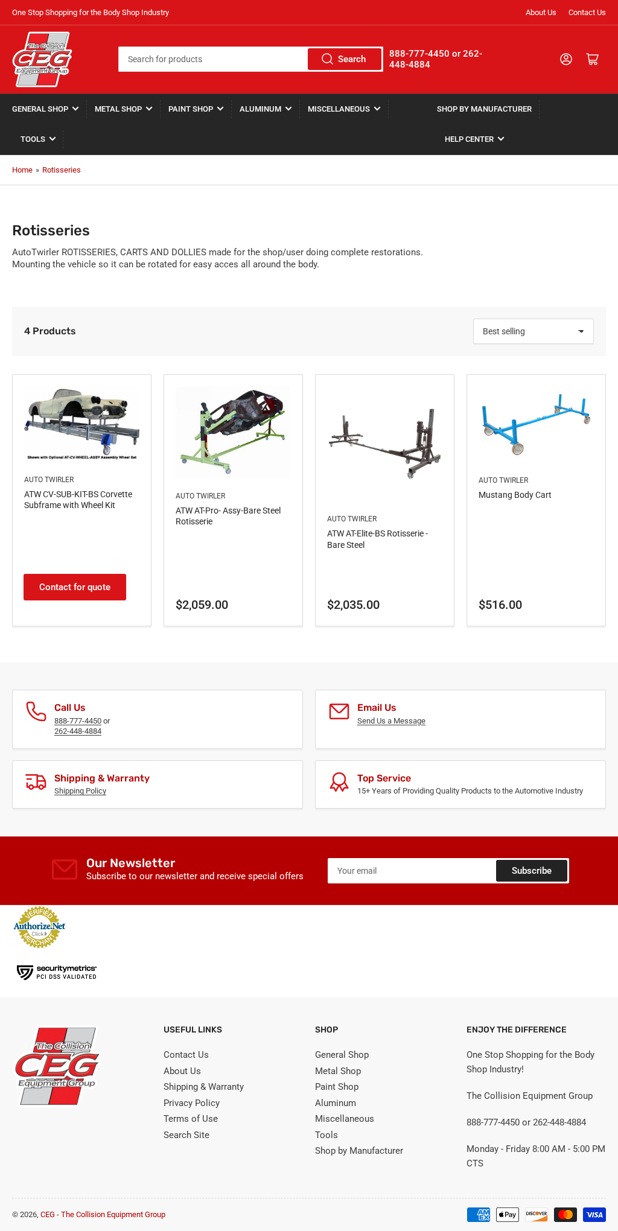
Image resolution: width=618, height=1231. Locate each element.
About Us (541, 12)
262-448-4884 (77, 731)
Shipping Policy (80, 790)
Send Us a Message (391, 720)
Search (352, 59)
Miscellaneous (339, 108)
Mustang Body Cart (515, 495)
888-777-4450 (77, 720)
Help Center (469, 139)
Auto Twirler (49, 480)
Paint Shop (190, 108)
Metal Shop (118, 108)
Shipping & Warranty (204, 1086)
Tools (33, 139)
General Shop (40, 108)
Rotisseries (61, 169)
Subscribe (532, 870)
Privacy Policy (192, 1103)
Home (22, 169)
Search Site (186, 1135)
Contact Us (587, 12)
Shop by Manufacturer (484, 108)
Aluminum (260, 108)
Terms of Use (191, 1118)
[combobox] (250, 59)
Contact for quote (74, 587)
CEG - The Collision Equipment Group (102, 1214)
